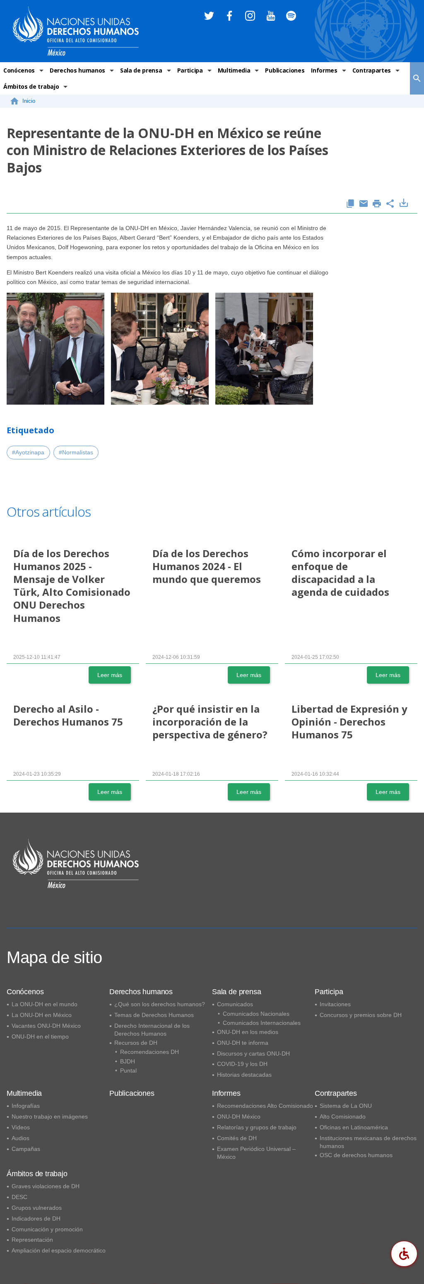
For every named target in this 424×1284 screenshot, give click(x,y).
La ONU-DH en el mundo (44, 1004)
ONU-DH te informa (242, 1042)
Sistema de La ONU (346, 1105)
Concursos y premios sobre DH (361, 1015)
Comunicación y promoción (47, 1229)
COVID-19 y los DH (242, 1064)
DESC (19, 1197)
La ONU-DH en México (42, 1015)
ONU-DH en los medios (247, 1032)
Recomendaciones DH (149, 1052)
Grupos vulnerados (37, 1207)
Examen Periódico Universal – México (256, 1153)
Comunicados (235, 1004)
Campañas (26, 1149)
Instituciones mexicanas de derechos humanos (368, 1142)
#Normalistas (76, 452)
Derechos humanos (77, 70)
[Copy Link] (350, 204)
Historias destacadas (244, 1074)
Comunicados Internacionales (262, 1022)
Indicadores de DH (36, 1218)
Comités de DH (237, 1138)
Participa (190, 70)
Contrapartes (371, 70)
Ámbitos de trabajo (31, 86)
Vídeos (21, 1127)
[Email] (363, 204)
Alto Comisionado (343, 1116)
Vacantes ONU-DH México (46, 1025)
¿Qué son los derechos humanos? (159, 1004)
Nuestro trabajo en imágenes (50, 1116)
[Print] (376, 204)
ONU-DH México (238, 1116)
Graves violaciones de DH (46, 1186)
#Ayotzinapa (28, 452)
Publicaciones (284, 70)
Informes (324, 70)
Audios (20, 1138)
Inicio (28, 101)
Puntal (128, 1070)
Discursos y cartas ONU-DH (253, 1053)
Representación (32, 1239)
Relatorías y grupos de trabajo (256, 1127)
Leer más (109, 675)
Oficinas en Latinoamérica (354, 1127)
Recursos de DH (135, 1042)
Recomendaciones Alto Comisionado (265, 1105)
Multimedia (234, 70)
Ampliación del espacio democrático (59, 1250)
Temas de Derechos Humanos (154, 1015)
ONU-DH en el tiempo (40, 1036)
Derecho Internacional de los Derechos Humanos (152, 1029)
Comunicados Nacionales (256, 1013)
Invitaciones (335, 1004)
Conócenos (19, 70)
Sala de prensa (141, 70)
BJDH (127, 1061)
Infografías (26, 1105)
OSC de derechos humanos (356, 1155)
